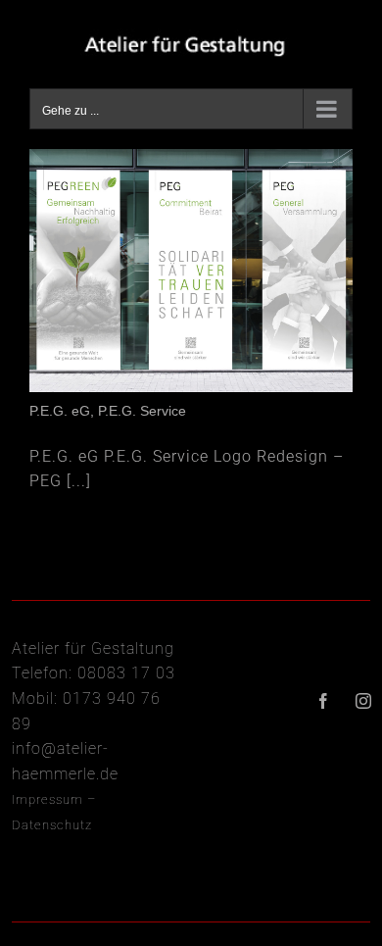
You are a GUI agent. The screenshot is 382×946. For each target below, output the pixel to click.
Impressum (47, 799)
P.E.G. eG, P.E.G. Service (107, 411)
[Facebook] (323, 701)
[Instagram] (364, 701)
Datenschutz (52, 825)
